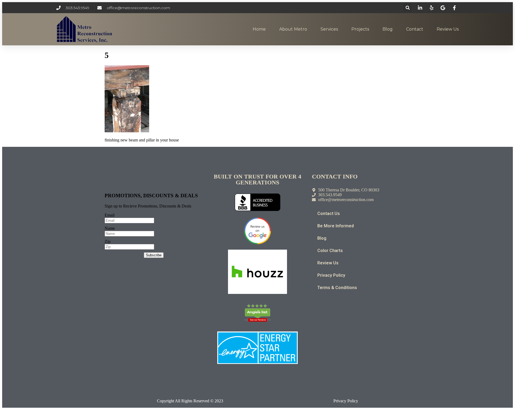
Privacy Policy (331, 275)
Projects (360, 29)
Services (329, 29)
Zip (108, 241)
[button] (407, 7)
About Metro (293, 29)
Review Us (448, 29)
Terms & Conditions (337, 287)
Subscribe (153, 255)
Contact (414, 29)
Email (110, 215)
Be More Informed (335, 225)
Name (110, 228)
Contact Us (328, 213)
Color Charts (330, 250)
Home (259, 29)
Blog (387, 29)
